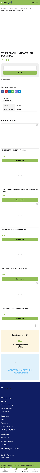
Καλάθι (15, 470)
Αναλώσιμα (23, 8)
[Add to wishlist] (11, 79)
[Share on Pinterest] (6, 91)
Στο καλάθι (20, 160)
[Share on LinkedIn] (9, 91)
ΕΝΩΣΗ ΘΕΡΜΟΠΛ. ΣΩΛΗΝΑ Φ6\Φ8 (14, 150)
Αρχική (3, 8)
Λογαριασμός (5, 471)
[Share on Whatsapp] (12, 91)
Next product (37, 325)
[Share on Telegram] (19, 91)
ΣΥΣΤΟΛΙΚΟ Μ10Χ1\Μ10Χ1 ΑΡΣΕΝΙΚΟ (15, 269)
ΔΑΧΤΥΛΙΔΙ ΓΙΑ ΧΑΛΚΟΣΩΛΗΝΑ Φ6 (14, 229)
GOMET (19, 109)
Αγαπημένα (25, 470)
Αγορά (20, 72)
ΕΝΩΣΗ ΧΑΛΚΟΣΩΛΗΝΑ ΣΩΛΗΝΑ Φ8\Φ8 (15, 308)
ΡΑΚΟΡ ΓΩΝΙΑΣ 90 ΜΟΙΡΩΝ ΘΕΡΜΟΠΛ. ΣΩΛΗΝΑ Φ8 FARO (20, 190)
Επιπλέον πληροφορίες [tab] (7, 99)
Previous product (34, 325)
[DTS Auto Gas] (6, 2)
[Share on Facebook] (2, 91)
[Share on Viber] (16, 91)
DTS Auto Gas (13, 8)
